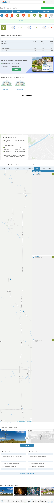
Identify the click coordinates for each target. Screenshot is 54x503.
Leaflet (31, 421)
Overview (6, 11)
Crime (24, 168)
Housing (37, 168)
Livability (18, 11)
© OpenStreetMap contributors (22, 421)
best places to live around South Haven (8, 422)
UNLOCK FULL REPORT (48, 7)
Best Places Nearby (46, 11)
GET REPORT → (16, 69)
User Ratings (50, 168)
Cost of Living (17, 168)
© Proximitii (17, 421)
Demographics (31, 11)
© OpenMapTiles (28, 421)
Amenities (10, 168)
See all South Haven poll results (27, 473)
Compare (27, 445)
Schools (43, 168)
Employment (30, 168)
